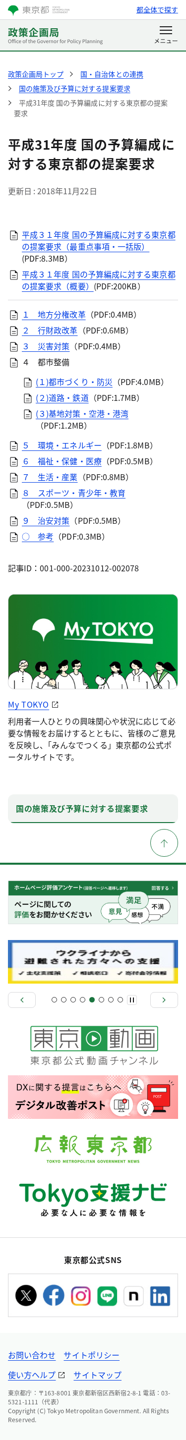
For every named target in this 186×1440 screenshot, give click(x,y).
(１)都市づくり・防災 (74, 382)
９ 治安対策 (45, 520)
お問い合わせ (32, 1355)
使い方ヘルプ (32, 1375)
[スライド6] (101, 999)
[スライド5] (92, 999)
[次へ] (164, 1000)
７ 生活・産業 (50, 477)
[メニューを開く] (166, 36)
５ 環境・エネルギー (62, 445)
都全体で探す (157, 9)
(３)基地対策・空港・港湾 (82, 413)
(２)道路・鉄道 (62, 397)
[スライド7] (111, 999)
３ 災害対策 (45, 346)
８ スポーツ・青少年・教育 (73, 492)
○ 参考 (38, 536)
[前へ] (22, 1000)
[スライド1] (54, 999)
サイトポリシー (91, 1355)
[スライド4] (82, 999)
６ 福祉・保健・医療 (62, 461)
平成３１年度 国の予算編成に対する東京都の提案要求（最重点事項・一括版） (99, 240)
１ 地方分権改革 (54, 314)
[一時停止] (132, 1000)
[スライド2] (63, 999)
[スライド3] (73, 999)
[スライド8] (120, 999)
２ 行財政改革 (50, 330)
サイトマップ (97, 1375)
